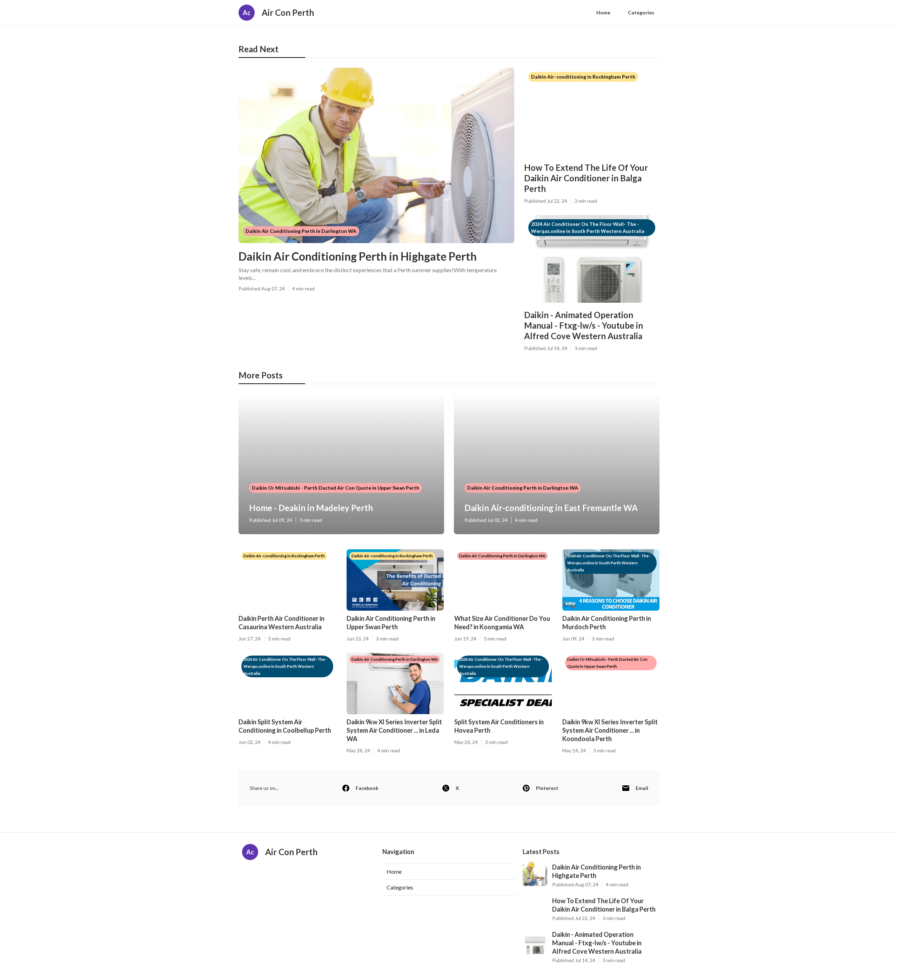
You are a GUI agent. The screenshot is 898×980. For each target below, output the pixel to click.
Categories (641, 12)
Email (642, 788)
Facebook (367, 788)
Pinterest (547, 788)
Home (603, 12)
